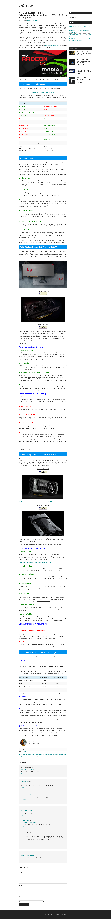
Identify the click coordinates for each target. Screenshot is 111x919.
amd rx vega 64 (57, 753)
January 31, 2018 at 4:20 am (27, 855)
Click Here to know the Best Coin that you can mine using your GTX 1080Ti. (35, 501)
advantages (26, 753)
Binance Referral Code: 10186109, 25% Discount (80, 43)
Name (20, 885)
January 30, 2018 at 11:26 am (27, 810)
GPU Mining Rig (28, 754)
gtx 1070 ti (34, 754)
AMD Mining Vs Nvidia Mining (48, 753)
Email (20, 891)
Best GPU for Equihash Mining (43, 601)
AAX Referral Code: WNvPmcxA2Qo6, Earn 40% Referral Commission (84, 62)
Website (21, 896)
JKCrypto (26, 5)
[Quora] (22, 749)
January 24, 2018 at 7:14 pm (27, 769)
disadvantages (22, 754)
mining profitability (52, 754)
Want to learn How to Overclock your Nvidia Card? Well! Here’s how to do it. (35, 562)
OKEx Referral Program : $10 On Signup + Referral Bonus (84, 71)
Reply (22, 773)
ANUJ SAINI (26, 793)
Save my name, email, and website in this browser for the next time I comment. (38, 902)
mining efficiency (44, 754)
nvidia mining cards (26, 756)
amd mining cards (38, 753)
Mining (25, 751)
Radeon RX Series (33, 756)
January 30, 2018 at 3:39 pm (31, 834)
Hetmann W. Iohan (25, 781)
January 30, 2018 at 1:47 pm (29, 822)
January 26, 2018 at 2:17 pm (29, 794)
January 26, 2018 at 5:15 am (27, 783)
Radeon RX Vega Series (42, 756)
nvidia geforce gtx (59, 754)
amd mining (31, 753)
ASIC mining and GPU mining (51, 45)
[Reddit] (23, 749)
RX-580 (49, 756)
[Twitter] (20, 749)
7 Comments (35, 20)
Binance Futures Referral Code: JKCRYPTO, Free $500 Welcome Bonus (84, 53)
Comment (21, 872)
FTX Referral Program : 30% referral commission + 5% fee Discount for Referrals (84, 80)
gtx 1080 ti (38, 754)
